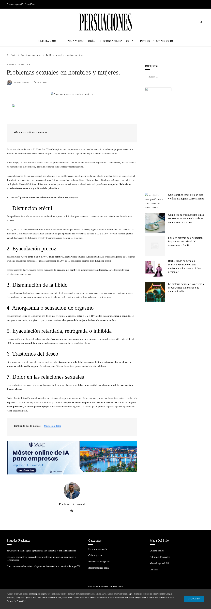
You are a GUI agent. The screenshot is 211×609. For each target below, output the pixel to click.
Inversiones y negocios (18, 65)
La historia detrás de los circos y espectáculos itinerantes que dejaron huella (186, 288)
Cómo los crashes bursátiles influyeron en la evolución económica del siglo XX (43, 566)
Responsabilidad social (98, 568)
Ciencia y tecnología (97, 549)
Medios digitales (52, 426)
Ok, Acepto (194, 599)
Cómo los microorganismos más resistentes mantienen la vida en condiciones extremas (186, 218)
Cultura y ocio (95, 555)
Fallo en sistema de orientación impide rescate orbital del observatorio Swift (185, 241)
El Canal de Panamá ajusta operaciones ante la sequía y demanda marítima (41, 550)
